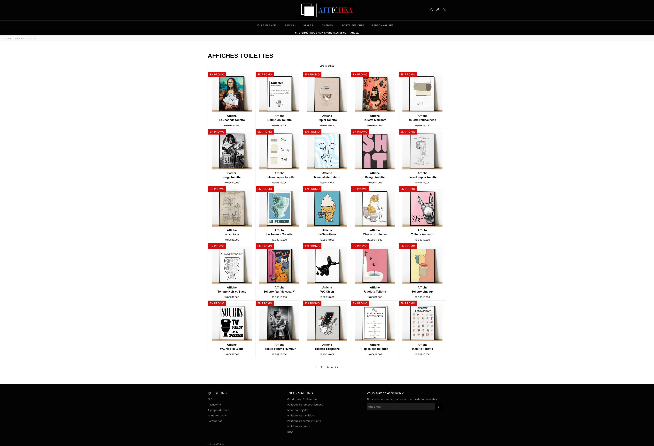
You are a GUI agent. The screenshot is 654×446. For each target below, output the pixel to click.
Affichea (220, 444)
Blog (290, 431)
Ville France (266, 25)
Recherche (214, 404)
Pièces (289, 25)
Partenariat (215, 420)
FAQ (210, 399)
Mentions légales (297, 410)
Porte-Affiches (353, 25)
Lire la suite (327, 65)
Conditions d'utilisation (302, 399)
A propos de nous (218, 410)
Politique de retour (298, 426)
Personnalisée (382, 25)
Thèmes (327, 25)
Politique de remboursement (305, 404)
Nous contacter (217, 415)
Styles (308, 25)
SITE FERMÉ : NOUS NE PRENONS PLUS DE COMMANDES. (327, 32)
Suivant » (332, 367)
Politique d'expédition (300, 415)
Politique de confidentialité (304, 420)
